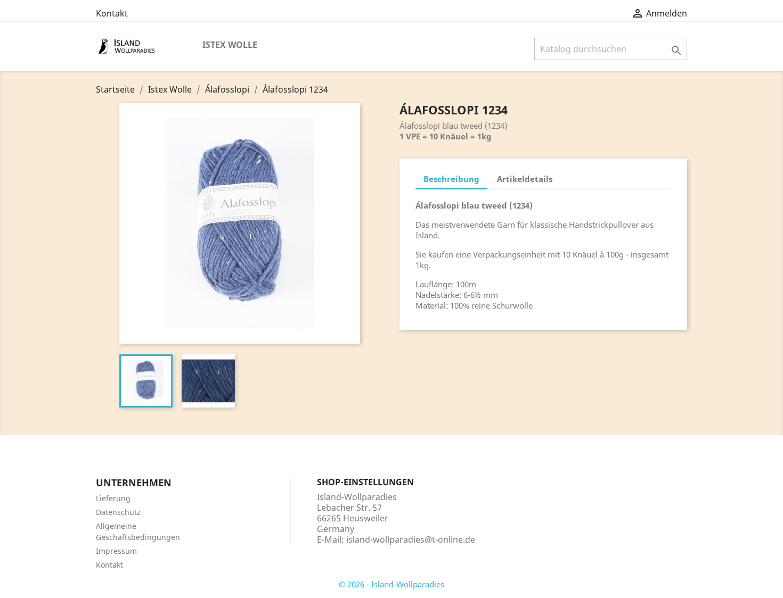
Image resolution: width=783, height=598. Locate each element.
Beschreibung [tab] (451, 178)
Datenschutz (118, 512)
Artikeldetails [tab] (524, 178)
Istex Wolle (229, 45)
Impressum (116, 551)
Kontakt (112, 13)
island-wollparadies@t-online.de (410, 539)
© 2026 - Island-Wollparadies (391, 584)
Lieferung (113, 498)
